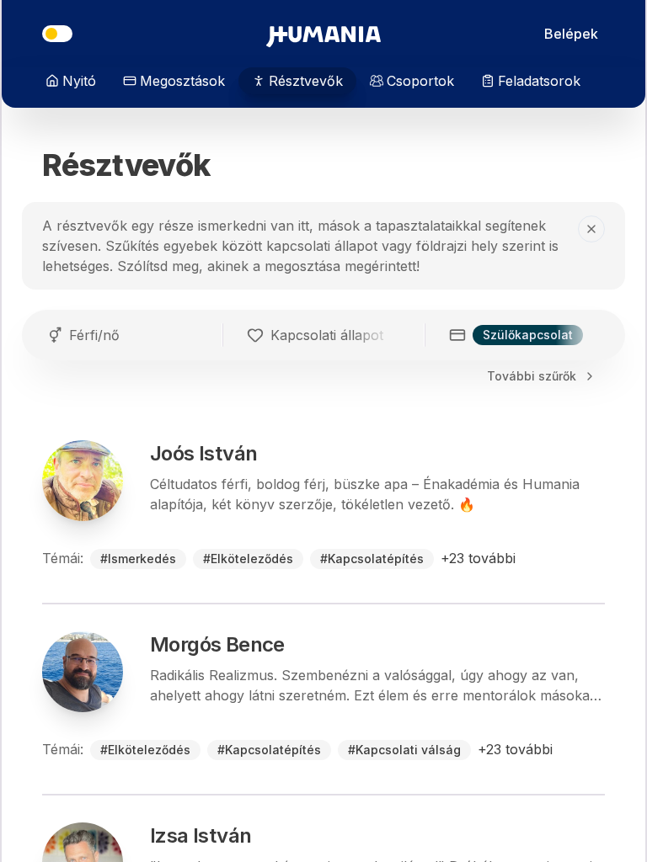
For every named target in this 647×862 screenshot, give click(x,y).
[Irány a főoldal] (323, 34)
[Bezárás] (591, 229)
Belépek (571, 33)
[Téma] (57, 33)
